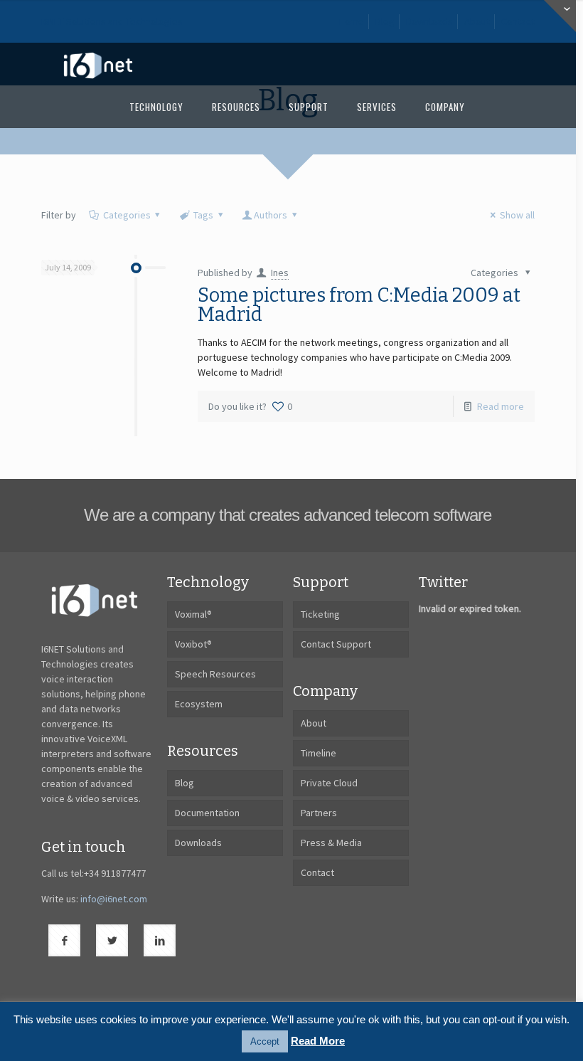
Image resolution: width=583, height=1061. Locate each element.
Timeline (318, 752)
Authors (270, 214)
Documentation (207, 812)
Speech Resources (215, 673)
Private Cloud (329, 782)
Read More (318, 1041)
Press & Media (331, 842)
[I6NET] (98, 64)
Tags (203, 214)
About (477, 21)
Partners (319, 812)
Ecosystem (199, 703)
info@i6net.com (113, 898)
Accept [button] (264, 1041)
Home (351, 21)
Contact (518, 21)
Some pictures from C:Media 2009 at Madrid (359, 305)
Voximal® (193, 614)
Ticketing (320, 614)
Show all (517, 214)
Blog (385, 21)
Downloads (429, 21)
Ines (280, 272)
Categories (127, 214)
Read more (500, 406)
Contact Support (336, 644)
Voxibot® (193, 644)
